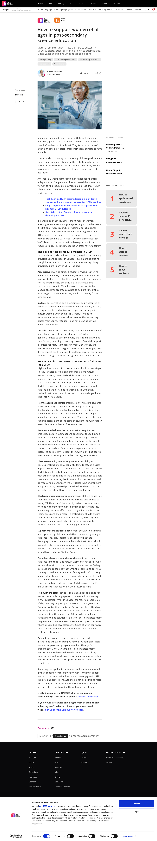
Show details (127, 836)
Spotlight (32, 757)
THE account (85, 757)
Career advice (80, 9)
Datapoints (59, 782)
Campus (104, 3)
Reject (136, 812)
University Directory (62, 787)
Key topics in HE (51, 9)
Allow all (136, 804)
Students (81, 3)
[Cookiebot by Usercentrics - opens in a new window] (16, 836)
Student (58, 757)
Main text (19, 95)
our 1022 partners (47, 806)
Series (31, 762)
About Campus (35, 787)
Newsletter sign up (141, 9)
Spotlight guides (66, 9)
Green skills (120, 9)
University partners (105, 9)
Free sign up (60, 736)
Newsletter (84, 762)
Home (40, 3)
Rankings (61, 3)
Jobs (71, 3)
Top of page (20, 90)
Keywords (33, 777)
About (129, 9)
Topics (31, 767)
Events (93, 3)
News (50, 3)
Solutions (116, 3)
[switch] (70, 836)
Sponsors (32, 782)
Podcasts (92, 9)
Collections (33, 772)
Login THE (43, 736)
